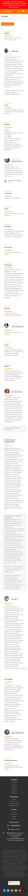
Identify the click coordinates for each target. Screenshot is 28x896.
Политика (14, 793)
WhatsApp (16, 890)
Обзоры (14, 818)
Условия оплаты (14, 801)
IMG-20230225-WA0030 (14, 180)
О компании (14, 782)
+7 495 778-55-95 (15, 825)
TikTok (23, 890)
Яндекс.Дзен (19, 890)
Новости (14, 784)
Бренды (14, 816)
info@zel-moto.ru (15, 829)
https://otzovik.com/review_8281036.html (15, 668)
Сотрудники (14, 786)
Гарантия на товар (14, 805)
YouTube (12, 890)
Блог (14, 812)
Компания (14, 779)
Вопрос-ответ (14, 814)
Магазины (14, 791)
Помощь (14, 799)
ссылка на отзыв (8, 446)
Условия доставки (14, 803)
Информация (14, 796)
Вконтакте (4, 890)
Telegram (8, 890)
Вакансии (14, 788)
